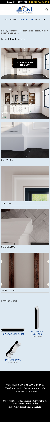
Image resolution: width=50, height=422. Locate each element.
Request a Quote (39, 2)
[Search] (46, 9)
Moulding (11, 20)
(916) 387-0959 (32, 392)
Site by (25, 407)
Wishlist (40, 20)
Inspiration (26, 20)
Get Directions (17, 392)
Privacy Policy (32, 403)
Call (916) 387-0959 (17, 2)
